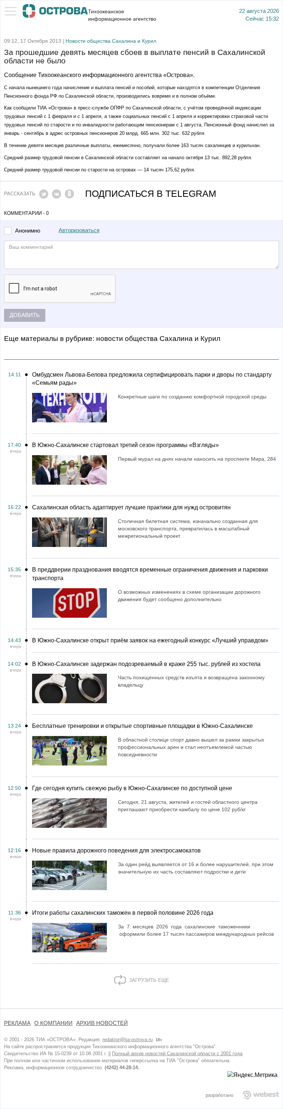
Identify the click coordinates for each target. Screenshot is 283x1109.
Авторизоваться (79, 230)
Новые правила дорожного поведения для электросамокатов (116, 850)
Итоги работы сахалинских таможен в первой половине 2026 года (122, 913)
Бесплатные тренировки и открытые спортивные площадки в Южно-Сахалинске (142, 726)
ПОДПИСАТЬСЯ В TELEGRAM (150, 193)
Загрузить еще (148, 980)
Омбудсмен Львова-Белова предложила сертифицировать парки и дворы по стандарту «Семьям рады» (152, 379)
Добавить (25, 315)
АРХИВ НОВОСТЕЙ (102, 1023)
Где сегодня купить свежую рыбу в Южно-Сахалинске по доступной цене (132, 788)
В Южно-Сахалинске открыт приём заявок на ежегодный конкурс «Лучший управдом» (150, 640)
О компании (53, 1023)
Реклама (17, 1023)
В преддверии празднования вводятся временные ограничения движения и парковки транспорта (150, 573)
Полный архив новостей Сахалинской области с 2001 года (177, 1053)
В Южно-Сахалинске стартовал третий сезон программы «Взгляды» (125, 445)
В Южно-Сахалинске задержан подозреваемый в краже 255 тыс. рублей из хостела (146, 664)
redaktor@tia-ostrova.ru (127, 1039)
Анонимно (27, 231)
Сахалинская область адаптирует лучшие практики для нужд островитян (131, 507)
